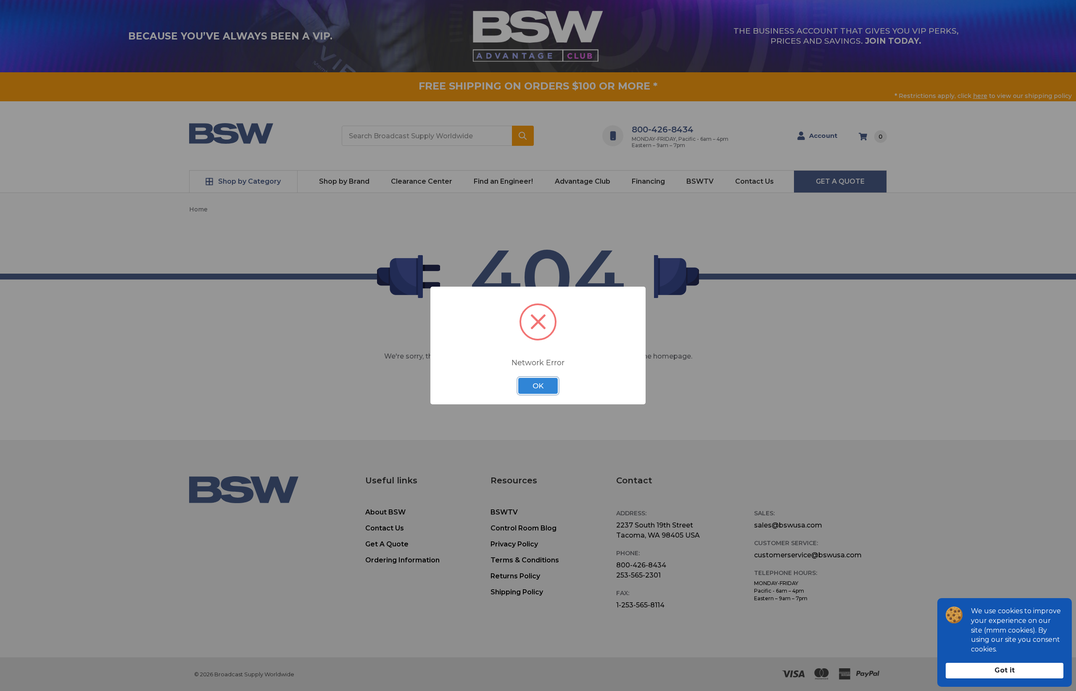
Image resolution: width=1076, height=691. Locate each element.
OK (538, 386)
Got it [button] (1004, 670)
